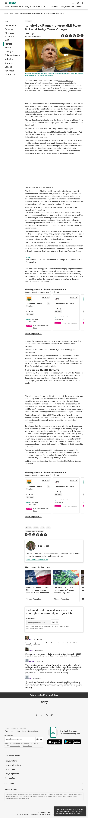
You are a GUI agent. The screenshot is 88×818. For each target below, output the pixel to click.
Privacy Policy (67, 813)
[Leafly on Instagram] (46, 715)
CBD (72, 7)
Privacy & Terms (11, 789)
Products (54, 7)
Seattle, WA (55, 292)
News (11, 13)
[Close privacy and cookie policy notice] (84, 808)
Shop (7, 7)
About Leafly (10, 783)
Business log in (11, 778)
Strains (39, 7)
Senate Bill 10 (32, 434)
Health (8, 47)
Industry (9, 59)
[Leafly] (12, 3)
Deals (32, 7)
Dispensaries (15, 7)
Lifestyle (9, 51)
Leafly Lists (10, 74)
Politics (17, 13)
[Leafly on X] (41, 715)
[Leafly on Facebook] (36, 715)
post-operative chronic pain (34, 531)
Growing (9, 29)
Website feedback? (44, 695)
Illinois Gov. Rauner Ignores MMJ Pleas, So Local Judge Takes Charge (42, 13)
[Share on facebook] (62, 35)
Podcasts (9, 70)
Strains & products (9, 34)
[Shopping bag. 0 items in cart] (82, 3)
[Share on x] (66, 35)
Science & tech (12, 55)
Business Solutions (12, 756)
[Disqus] (54, 662)
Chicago (28, 527)
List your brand (11, 769)
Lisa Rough (29, 34)
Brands (46, 7)
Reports (9, 63)
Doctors (79, 7)
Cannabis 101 (11, 25)
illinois (36, 527)
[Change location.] (78, 3)
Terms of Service (15, 746)
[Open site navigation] (6, 3)
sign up (55, 622)
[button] (81, 35)
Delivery (25, 7)
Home (6, 13)
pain (48, 527)
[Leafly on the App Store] (54, 741)
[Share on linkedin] (70, 35)
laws (42, 527)
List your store (11, 761)
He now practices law (74, 201)
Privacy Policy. (27, 746)
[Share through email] (78, 35)
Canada (8, 67)
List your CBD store (13, 765)
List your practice (12, 774)
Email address (30, 618)
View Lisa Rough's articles (37, 560)
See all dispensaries (33, 334)
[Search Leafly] (72, 3)
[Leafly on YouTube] (51, 715)
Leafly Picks (65, 7)
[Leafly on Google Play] (72, 741)
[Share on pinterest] (74, 35)
